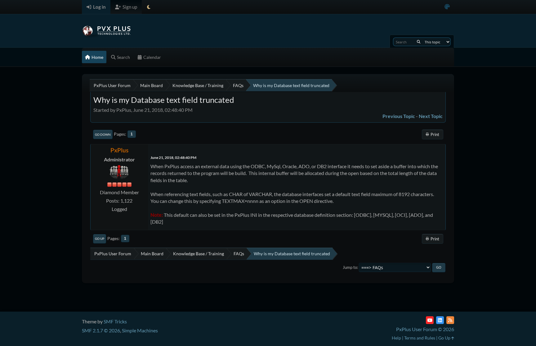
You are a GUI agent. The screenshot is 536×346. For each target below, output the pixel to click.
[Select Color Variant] (447, 7)
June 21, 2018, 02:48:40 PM (173, 157)
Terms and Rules (419, 337)
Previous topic (398, 116)
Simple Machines (140, 330)
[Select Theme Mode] (149, 7)
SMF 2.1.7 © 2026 (101, 330)
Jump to (350, 267)
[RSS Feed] (450, 320)
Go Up (99, 238)
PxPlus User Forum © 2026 (425, 329)
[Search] (418, 41)
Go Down (103, 134)
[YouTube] (430, 320)
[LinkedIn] (440, 320)
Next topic (431, 116)
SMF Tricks (115, 321)
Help (396, 337)
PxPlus (119, 150)
